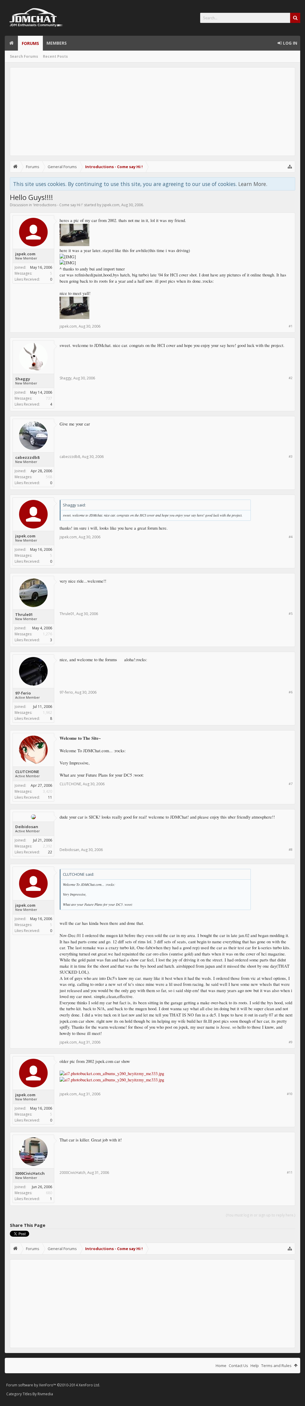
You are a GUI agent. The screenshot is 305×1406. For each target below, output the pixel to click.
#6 (290, 692)
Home (11, 43)
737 (49, 398)
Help (254, 1365)
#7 (290, 783)
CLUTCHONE (27, 771)
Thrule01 (24, 614)
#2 (290, 378)
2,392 (47, 846)
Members (56, 43)
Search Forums (24, 56)
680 (49, 1192)
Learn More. (252, 183)
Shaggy (22, 378)
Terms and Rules (276, 1365)
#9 (290, 1042)
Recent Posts (55, 56)
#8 (290, 849)
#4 (290, 536)
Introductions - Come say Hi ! (58, 204)
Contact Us (238, 1365)
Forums (30, 43)
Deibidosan (26, 826)
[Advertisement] (152, 111)
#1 (290, 326)
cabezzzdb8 (27, 457)
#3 (290, 456)
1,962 (47, 712)
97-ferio (23, 693)
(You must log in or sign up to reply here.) (260, 1215)
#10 (289, 1093)
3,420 (47, 791)
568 (49, 476)
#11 (289, 1172)
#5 (290, 613)
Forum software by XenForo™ (53, 1385)
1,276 (47, 633)
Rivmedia (45, 1393)
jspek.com (110, 204)
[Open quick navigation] (290, 166)
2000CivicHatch (30, 1173)
